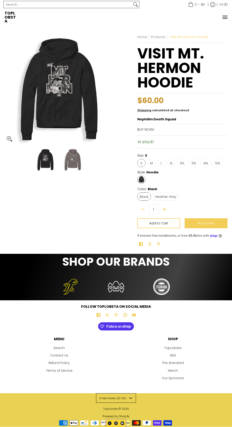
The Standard (173, 363)
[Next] (111, 89)
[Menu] (224, 17)
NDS (173, 355)
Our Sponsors (173, 378)
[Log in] (212, 4)
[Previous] (8, 89)
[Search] (135, 4)
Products (158, 37)
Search (59, 348)
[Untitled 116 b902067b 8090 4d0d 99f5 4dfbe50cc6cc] (70, 286)
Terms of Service (59, 370)
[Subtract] (142, 209)
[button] (141, 244)
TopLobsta (10, 17)
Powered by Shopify (116, 416)
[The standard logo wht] (161, 287)
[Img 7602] (116, 286)
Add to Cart (158, 223)
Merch (173, 370)
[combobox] (68, 4)
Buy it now (206, 223)
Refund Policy (59, 363)
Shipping (144, 110)
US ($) (223, 4)
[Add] (164, 209)
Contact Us (59, 355)
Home (142, 37)
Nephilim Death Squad (156, 119)
